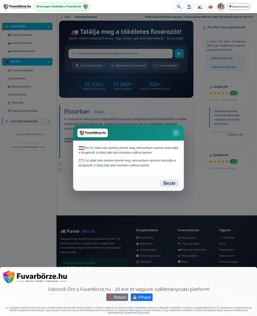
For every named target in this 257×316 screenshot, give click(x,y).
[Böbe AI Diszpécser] (221, 6)
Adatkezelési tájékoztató (136, 312)
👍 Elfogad (141, 297)
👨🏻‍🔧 (189, 7)
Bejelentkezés (240, 6)
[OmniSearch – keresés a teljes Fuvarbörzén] (179, 6)
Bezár (169, 183)
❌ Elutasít (117, 297)
